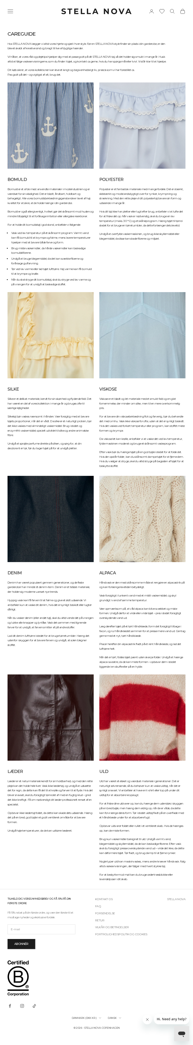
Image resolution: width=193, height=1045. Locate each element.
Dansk (112, 1018)
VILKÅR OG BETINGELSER (112, 927)
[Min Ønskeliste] (162, 11)
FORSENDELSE (105, 913)
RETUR (99, 920)
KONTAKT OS (104, 899)
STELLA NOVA (176, 899)
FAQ (98, 906)
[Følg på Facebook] (10, 1006)
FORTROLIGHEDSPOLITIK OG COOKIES (121, 934)
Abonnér (21, 944)
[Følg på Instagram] (22, 1006)
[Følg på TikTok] (34, 1006)
